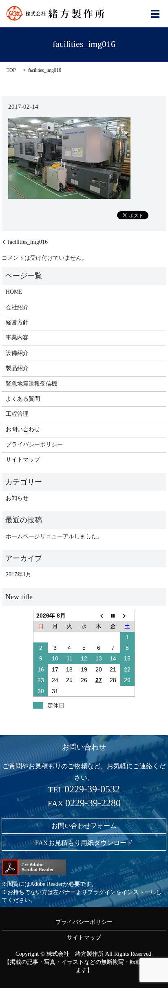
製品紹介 (17, 368)
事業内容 (17, 338)
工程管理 (17, 414)
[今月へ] (113, 615)
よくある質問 (23, 399)
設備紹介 (17, 353)
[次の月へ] (127, 615)
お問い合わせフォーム (84, 825)
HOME (14, 292)
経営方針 (17, 322)
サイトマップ (23, 460)
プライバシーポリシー (34, 445)
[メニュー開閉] (155, 14)
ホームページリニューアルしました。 (54, 536)
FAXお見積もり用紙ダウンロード (84, 842)
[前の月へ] (98, 615)
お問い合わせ (23, 429)
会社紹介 (17, 307)
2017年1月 (18, 574)
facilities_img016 (28, 242)
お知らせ (17, 498)
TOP (11, 70)
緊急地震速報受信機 (31, 384)
